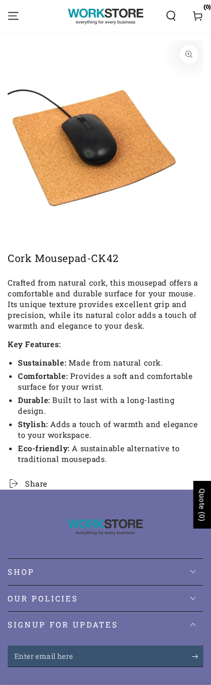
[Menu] (13, 16)
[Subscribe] (197, 657)
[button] (171, 16)
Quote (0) (202, 505)
